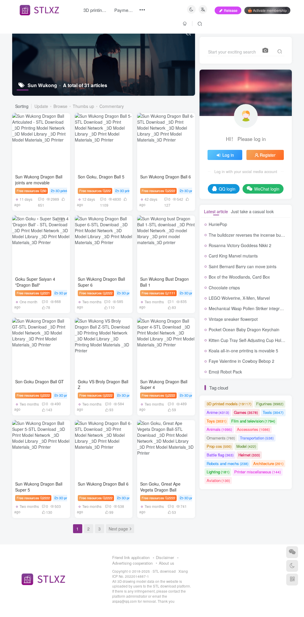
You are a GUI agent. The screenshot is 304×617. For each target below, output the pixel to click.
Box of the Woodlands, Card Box (239, 277)
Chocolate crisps (224, 288)
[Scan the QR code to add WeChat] (292, 552)
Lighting (218, 472)
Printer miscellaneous (257, 472)
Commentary (111, 106)
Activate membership (270, 10)
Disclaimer (165, 557)
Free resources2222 (158, 190)
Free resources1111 (158, 293)
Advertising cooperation (132, 563)
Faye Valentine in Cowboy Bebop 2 (241, 361)
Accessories (253, 429)
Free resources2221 (33, 293)
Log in (228, 155)
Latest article (216, 211)
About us (166, 563)
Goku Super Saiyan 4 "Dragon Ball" (35, 282)
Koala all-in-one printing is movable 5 (243, 351)
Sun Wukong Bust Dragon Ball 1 (164, 282)
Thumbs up (83, 106)
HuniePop (218, 224)
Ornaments (221, 438)
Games (246, 412)
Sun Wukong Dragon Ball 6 (165, 177)
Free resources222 (95, 190)
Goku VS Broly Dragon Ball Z (103, 384)
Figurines (270, 403)
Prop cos (219, 446)
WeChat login (266, 189)
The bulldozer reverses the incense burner (249, 235)
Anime (218, 412)
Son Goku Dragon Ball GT (39, 381)
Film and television (253, 421)
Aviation (218, 480)
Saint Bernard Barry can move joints (242, 266)
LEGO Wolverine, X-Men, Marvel (239, 298)
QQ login (227, 189)
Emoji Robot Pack (225, 372)
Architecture (268, 463)
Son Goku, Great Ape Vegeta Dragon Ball (160, 487)
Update (41, 106)
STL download (165, 571)
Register (268, 155)
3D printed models (69, 190)
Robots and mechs (227, 463)
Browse (60, 106)
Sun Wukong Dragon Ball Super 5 (38, 487)
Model (246, 446)
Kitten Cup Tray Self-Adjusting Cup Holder (248, 340)
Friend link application (131, 557)
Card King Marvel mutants (233, 256)
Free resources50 (32, 190)
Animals (219, 429)
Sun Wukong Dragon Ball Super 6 (101, 282)
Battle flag (220, 455)
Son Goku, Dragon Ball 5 (101, 177)
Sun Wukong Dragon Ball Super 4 (163, 384)
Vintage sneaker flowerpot (233, 319)
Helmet (249, 455)
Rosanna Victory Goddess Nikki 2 (240, 245)
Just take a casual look (252, 211)
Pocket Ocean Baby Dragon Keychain (244, 329)
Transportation (257, 438)
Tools (273, 412)
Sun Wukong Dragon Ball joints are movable (38, 180)
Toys (217, 421)
